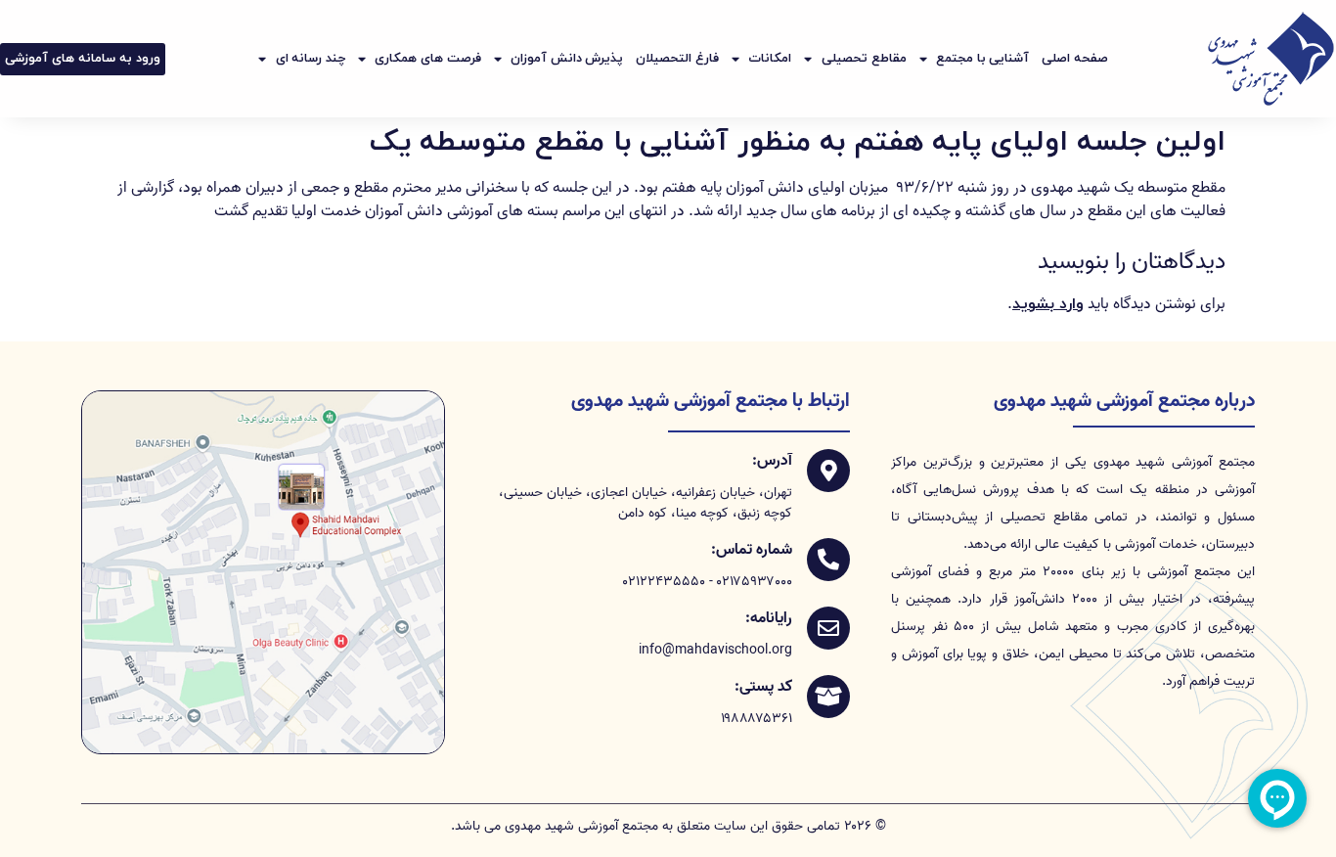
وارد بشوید (1048, 304)
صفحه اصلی (1075, 59)
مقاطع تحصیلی (864, 59)
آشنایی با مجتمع (982, 59)
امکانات (769, 59)
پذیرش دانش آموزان (567, 59)
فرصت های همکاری (427, 59)
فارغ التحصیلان (677, 59)
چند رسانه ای (310, 59)
